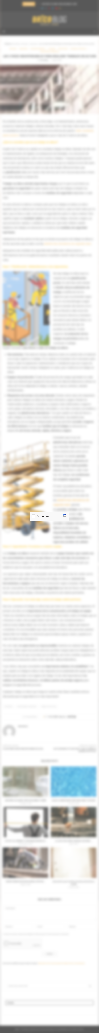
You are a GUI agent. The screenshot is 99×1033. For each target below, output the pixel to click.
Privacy (62, 519)
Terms (65, 519)
